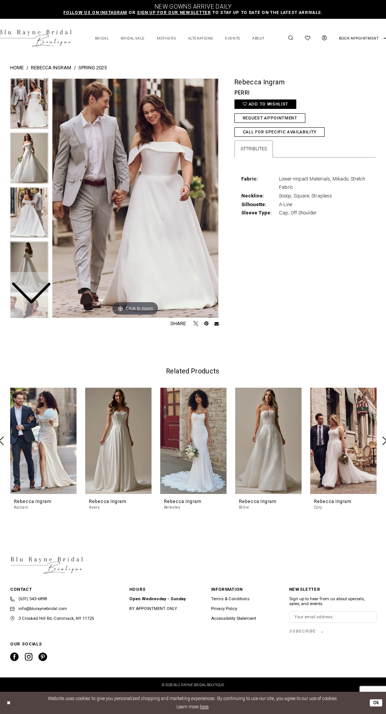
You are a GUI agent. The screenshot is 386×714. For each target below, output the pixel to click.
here (204, 706)
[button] (324, 38)
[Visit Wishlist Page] (307, 38)
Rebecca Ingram (51, 67)
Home (17, 67)
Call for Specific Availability (280, 132)
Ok (376, 702)
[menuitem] (290, 38)
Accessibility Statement (233, 618)
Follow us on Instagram (95, 12)
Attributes (253, 148)
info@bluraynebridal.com (42, 608)
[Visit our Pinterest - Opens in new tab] (42, 657)
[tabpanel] (135, 198)
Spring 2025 (92, 67)
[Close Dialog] (9, 703)
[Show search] (290, 38)
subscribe (302, 631)
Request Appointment (270, 118)
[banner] (46, 565)
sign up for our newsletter (174, 12)
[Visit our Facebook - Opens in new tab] (14, 657)
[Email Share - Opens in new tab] (216, 324)
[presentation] (43, 441)
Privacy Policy (224, 608)
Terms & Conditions (230, 598)
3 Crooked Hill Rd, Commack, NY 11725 (55, 618)
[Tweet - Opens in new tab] (195, 323)
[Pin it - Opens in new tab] (206, 323)
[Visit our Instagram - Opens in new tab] (28, 656)
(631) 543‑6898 (32, 598)
